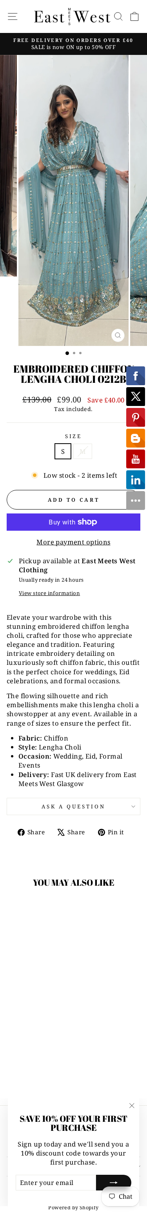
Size (73, 436)
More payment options (73, 541)
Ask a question (73, 806)
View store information (49, 593)
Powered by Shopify (73, 1207)
